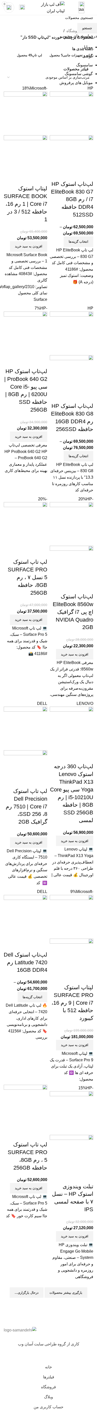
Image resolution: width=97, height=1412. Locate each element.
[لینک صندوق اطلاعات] (48, 7)
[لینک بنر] (48, 706)
